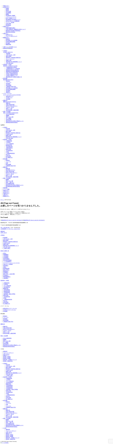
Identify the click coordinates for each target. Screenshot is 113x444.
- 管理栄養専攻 (6, 289)
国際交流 (8, 168)
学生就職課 (8, 12)
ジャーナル (8, 406)
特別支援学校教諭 (7, 260)
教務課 (7, 10)
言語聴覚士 (5, 272)
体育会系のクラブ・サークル (10, 308)
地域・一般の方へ (10, 182)
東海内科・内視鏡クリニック (10, 359)
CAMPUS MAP (9, 134)
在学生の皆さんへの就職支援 (12, 21)
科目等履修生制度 (10, 183)
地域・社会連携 (4, 335)
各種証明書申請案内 (10, 28)
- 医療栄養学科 (9, 147)
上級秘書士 (5, 278)
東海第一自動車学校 (8, 361)
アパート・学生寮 (10, 22)
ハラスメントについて (11, 16)
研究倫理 (8, 43)
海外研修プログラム (10, 169)
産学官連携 (8, 164)
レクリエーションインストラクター (11, 262)
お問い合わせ (6, 354)
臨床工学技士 (6, 269)
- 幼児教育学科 (9, 150)
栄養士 (4, 267)
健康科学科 (5, 288)
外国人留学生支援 (10, 171)
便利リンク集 (9, 175)
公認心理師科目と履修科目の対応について (16, 29)
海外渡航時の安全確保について (13, 19)
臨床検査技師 (6, 268)
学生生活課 (8, 11)
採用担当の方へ (9, 34)
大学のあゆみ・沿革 (10, 130)
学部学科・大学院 (5, 280)
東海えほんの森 (9, 181)
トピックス (8, 161)
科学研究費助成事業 (10, 41)
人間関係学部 (9, 141)
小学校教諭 (5, 256)
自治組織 (5, 311)
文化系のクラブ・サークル (9, 309)
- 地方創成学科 (6, 287)
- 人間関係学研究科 (10, 153)
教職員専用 (8, 44)
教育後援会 (8, 25)
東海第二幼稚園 (6, 358)
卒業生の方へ (6, 26)
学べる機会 (5, 342)
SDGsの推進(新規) (7, 338)
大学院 (7, 152)
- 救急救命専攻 (6, 291)
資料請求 (5, 351)
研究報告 (5, 318)
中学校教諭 (5, 257)
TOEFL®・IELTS (10, 174)
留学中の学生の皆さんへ (11, 172)
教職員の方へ (6, 37)
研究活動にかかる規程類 (11, 40)
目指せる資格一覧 (5, 250)
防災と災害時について (11, 18)
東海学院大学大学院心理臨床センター (15, 185)
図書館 (7, 14)
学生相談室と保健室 (10, 15)
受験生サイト (6, 355)
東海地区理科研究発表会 (9, 346)
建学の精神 (8, 131)
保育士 (4, 253)
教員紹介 (8, 39)
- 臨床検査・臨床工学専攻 (9, 294)
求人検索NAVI (9, 157)
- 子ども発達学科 (10, 143)
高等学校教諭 (6, 258)
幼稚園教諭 (5, 254)
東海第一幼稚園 (6, 356)
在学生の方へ (6, 7)
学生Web (8, 154)
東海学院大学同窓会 (10, 32)
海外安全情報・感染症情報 (12, 176)
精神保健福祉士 (6, 276)
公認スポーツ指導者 (8, 264)
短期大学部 (8, 149)
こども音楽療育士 (7, 261)
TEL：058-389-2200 (5, 227)
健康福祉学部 (9, 145)
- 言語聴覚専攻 (6, 292)
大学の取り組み (9, 138)
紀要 (7, 163)
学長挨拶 (8, 128)
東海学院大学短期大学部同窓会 (13, 30)
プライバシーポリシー (8, 352)
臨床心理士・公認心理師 (9, 274)
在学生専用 (8, 23)
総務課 (7, 8)
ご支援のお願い (6, 248)
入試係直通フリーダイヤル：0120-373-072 (10, 228)
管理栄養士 (5, 265)
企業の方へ (5, 33)
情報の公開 (8, 135)
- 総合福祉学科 (9, 146)
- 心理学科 (8, 142)
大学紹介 (3, 235)
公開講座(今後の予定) (11, 165)
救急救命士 (5, 271)
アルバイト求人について (11, 36)
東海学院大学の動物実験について (13, 136)
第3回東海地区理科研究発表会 (13, 186)
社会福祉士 (5, 275)
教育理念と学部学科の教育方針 (13, 132)
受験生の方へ (6, 5)
